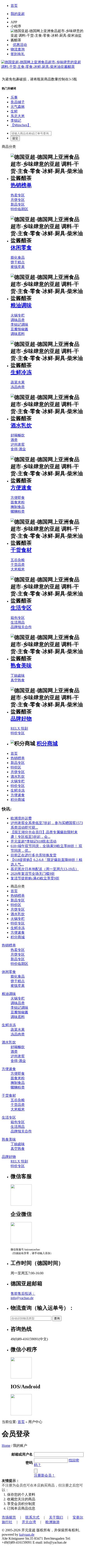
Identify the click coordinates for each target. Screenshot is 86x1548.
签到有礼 (18, 54)
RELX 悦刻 (19, 728)
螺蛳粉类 (18, 511)
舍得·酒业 (18, 449)
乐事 (14, 97)
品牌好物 (21, 719)
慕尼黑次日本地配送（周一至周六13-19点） (45, 869)
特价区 (16, 767)
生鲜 (14, 111)
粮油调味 (21, 305)
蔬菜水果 (18, 382)
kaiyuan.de (26, 1534)
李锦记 (16, 120)
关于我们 (56, 1517)
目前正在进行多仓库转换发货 (33, 855)
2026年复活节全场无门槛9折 (33, 873)
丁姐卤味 (18, 675)
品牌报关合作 (21, 627)
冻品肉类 (18, 387)
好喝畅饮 (18, 435)
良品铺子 (18, 102)
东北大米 (18, 116)
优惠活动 (20, 45)
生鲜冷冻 (21, 372)
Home (6, 1445)
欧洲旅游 (52, 1522)
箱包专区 (18, 618)
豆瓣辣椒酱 (19, 329)
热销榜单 (21, 185)
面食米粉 (18, 502)
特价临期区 (19, 209)
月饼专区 (18, 200)
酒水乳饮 (21, 425)
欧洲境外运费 (21, 818)
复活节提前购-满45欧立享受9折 (35, 878)
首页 (14, 5)
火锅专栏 (18, 315)
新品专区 (18, 204)
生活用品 (18, 622)
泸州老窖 (18, 444)
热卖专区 (18, 195)
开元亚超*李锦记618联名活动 (33, 841)
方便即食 (18, 497)
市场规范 (9, 1517)
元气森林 (18, 107)
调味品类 (18, 320)
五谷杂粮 (18, 560)
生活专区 (21, 608)
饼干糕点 (18, 262)
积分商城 (47, 743)
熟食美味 (21, 665)
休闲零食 (21, 247)
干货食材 (21, 550)
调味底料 (18, 334)
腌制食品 (18, 507)
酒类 (14, 440)
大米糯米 (18, 569)
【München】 (21, 125)
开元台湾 (29, 1522)
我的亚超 (18, 14)
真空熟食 (18, 680)
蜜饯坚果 (18, 267)
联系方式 (32, 1517)
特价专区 (18, 733)
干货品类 (18, 564)
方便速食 (21, 487)
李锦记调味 (19, 324)
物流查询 (18, 49)
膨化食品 (18, 257)
